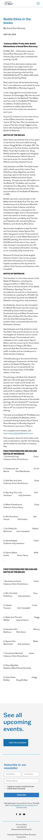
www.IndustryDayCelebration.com (18, 433)
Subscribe (21, 795)
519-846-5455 (21, 808)
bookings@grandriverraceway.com (23, 805)
